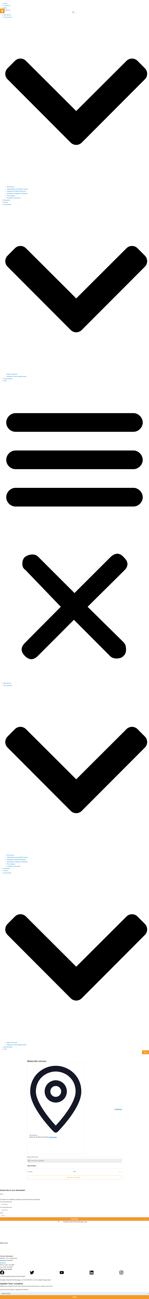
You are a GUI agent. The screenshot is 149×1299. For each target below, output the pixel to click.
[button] (74, 532)
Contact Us (6, 5)
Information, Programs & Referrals (17, 193)
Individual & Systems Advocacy (16, 191)
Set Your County (145, 1)
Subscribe (74, 1219)
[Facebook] (2, 1272)
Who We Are (7, 15)
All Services (10, 187)
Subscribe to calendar (73, 1177)
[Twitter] (32, 1272)
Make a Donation (12, 374)
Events (5, 202)
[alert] (74, 1161)
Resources (6, 200)
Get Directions (53, 1137)
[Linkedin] (91, 1272)
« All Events (118, 1109)
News (5, 3)
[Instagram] (121, 1272)
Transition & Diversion (13, 198)
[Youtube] (62, 1272)
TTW (4, 381)
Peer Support (11, 195)
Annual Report (7, 378)
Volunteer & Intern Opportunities (16, 376)
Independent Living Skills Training (17, 189)
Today (74, 1171)
